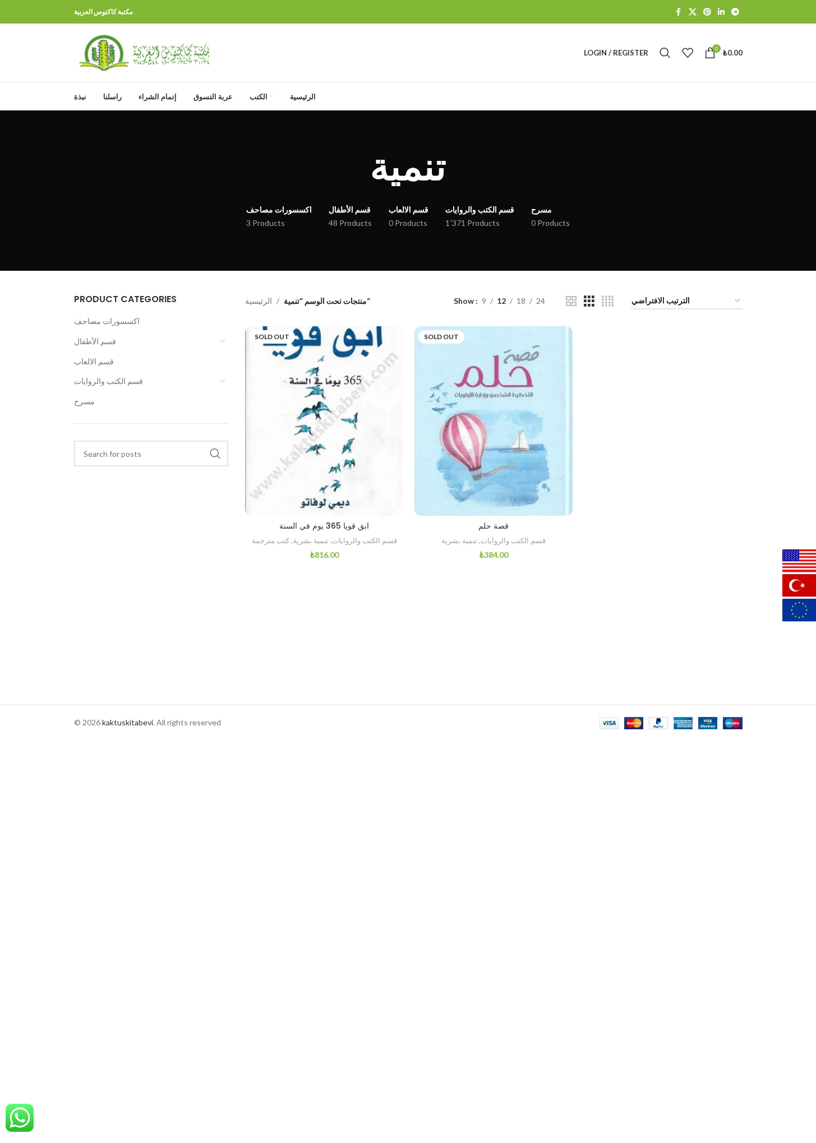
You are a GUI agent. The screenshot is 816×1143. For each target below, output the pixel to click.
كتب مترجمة (270, 540)
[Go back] (356, 167)
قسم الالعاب (94, 361)
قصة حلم (493, 525)
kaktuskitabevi (127, 722)
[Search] (665, 52)
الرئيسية (258, 301)
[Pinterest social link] (707, 12)
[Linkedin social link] (721, 12)
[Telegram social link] (735, 12)
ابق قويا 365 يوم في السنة (324, 525)
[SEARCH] (215, 453)
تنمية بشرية (311, 540)
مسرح (84, 401)
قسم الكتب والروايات (108, 381)
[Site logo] (144, 52)
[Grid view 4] (608, 301)
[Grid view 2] (571, 301)
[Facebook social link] (678, 12)
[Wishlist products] (687, 52)
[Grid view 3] (589, 301)
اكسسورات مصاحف (107, 321)
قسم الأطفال (95, 341)
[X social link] (692, 12)
